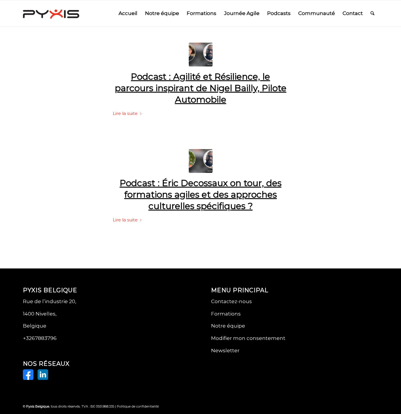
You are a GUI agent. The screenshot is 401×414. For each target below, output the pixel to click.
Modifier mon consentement (248, 338)
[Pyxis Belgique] (51, 13)
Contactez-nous (231, 301)
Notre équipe (228, 326)
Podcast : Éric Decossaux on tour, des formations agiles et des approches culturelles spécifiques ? (201, 194)
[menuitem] (128, 13)
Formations (226, 314)
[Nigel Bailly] (201, 54)
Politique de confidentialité (138, 406)
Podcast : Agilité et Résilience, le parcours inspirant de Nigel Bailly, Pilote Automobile (201, 88)
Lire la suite (125, 113)
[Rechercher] (372, 13)
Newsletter (225, 350)
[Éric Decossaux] (201, 161)
